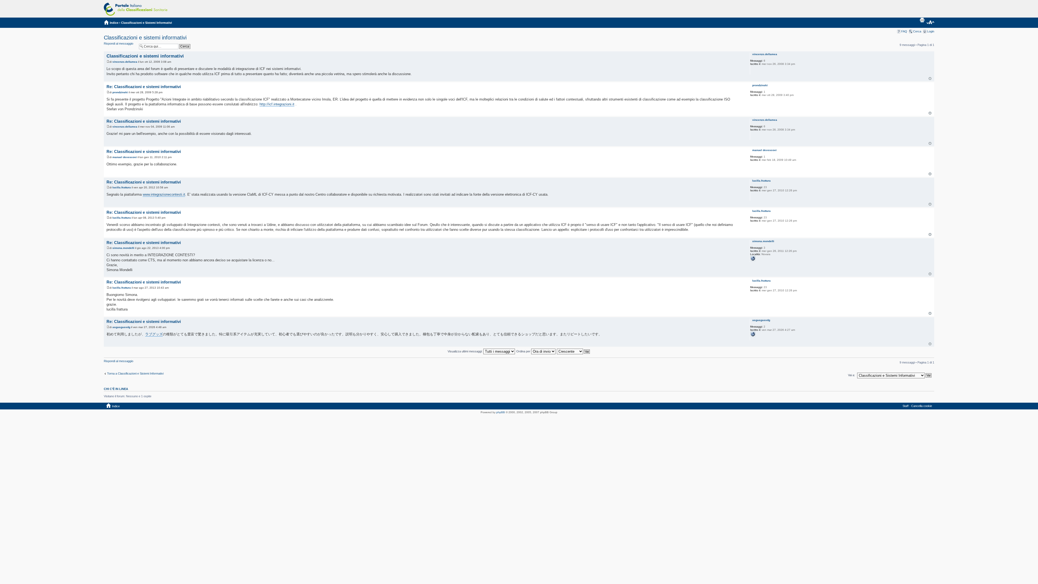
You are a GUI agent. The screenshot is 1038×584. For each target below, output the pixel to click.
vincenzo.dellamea (124, 61)
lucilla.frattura (121, 187)
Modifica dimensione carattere (930, 22)
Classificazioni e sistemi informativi (145, 38)
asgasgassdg (121, 327)
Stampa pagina (922, 20)
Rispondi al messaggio (118, 43)
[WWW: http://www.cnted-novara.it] (753, 258)
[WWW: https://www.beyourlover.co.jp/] (753, 334)
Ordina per (523, 351)
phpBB (500, 412)
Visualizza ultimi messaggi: (465, 351)
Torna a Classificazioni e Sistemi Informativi (135, 373)
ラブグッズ (154, 334)
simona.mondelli (123, 247)
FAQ (904, 31)
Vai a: (851, 375)
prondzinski (120, 92)
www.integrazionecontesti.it (164, 194)
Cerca (917, 31)
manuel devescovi (124, 157)
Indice (114, 22)
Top (930, 78)
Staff (906, 406)
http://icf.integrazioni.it (277, 104)
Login (930, 31)
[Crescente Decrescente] (573, 351)
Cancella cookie (921, 406)
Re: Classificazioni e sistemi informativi (144, 86)
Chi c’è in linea (116, 389)
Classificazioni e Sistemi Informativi (146, 22)
